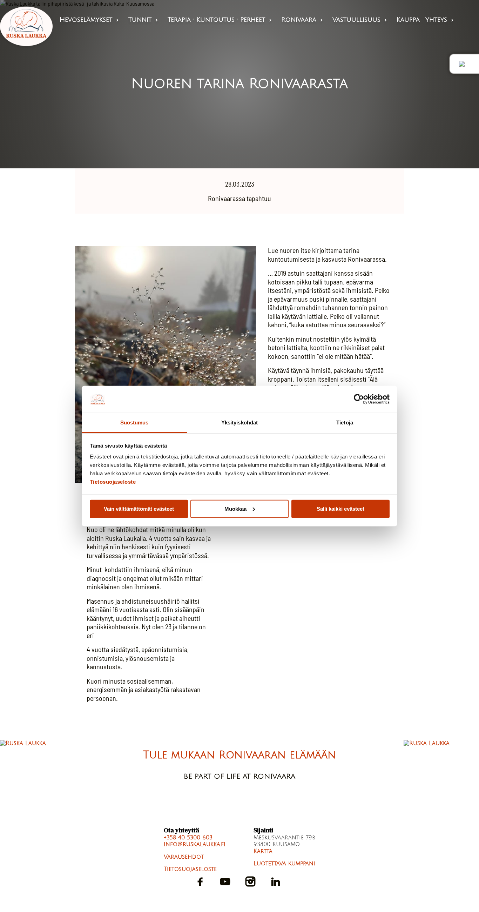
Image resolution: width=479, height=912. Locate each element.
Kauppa (408, 19)
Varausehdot (184, 857)
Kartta (263, 851)
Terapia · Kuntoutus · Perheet (220, 19)
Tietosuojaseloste (113, 482)
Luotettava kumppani (284, 863)
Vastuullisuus (360, 19)
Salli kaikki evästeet (340, 508)
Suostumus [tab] (134, 422)
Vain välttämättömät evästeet (139, 508)
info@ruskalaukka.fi (194, 844)
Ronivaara (302, 19)
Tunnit (143, 19)
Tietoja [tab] (344, 422)
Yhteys (440, 19)
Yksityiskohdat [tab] (239, 422)
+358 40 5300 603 (188, 837)
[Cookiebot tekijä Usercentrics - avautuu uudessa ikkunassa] (359, 399)
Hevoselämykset (90, 19)
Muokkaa (235, 508)
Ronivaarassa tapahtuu (239, 198)
